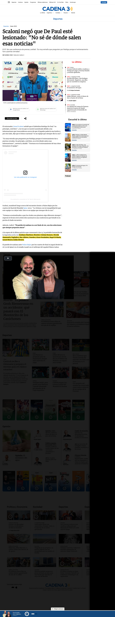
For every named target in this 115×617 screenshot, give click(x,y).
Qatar (25, 208)
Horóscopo (73, 2)
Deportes (14, 2)
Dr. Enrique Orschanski (74, 90)
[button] (59, 84)
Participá (104, 2)
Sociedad (72, 105)
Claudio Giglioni (72, 100)
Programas (33, 2)
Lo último (77, 62)
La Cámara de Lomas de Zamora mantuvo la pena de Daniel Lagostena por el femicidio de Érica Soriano (77, 109)
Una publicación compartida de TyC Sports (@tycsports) (25, 199)
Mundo (73, 13)
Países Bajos (26, 245)
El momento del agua (74, 87)
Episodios (74, 130)
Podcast (68, 176)
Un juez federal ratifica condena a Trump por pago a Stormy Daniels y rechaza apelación (78, 70)
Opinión (26, 2)
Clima (66, 2)
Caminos (20, 2)
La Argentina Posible (75, 76)
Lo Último (42, 13)
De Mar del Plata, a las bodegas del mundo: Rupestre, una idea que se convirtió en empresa (77, 80)
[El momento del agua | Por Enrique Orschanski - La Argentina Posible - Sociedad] (68, 167)
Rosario (66, 13)
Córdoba (57, 13)
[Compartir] (25, 118)
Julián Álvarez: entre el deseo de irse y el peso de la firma (77, 97)
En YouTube (60, 2)
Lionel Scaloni (18, 126)
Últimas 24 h (52, 2)
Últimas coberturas (43, 2)
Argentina (49, 13)
